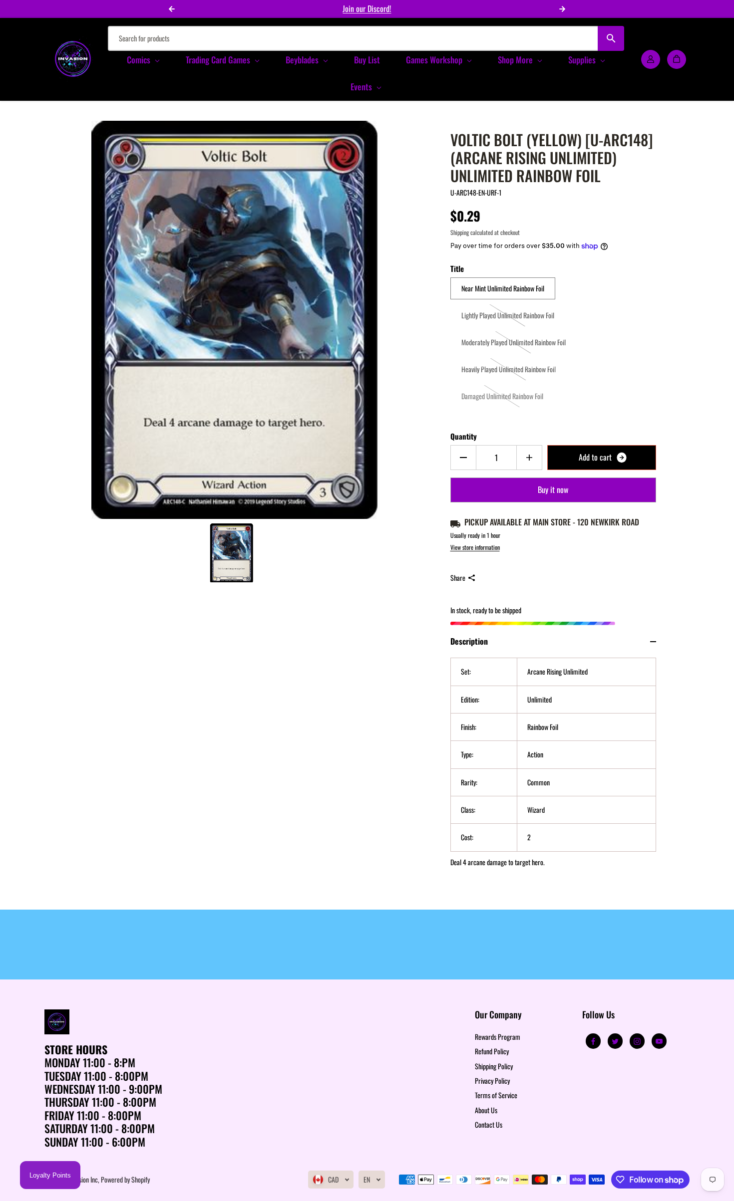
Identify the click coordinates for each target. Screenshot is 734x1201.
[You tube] (659, 1041)
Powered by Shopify (125, 1179)
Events (362, 86)
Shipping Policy (494, 1066)
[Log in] (650, 58)
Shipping (459, 232)
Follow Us (598, 1015)
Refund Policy (492, 1051)
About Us (486, 1110)
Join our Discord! (367, 8)
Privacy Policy (492, 1080)
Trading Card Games (219, 59)
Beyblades (303, 59)
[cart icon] (676, 58)
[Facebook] (593, 1041)
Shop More (516, 59)
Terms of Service (496, 1095)
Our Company (498, 1015)
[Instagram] (637, 1041)
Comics (139, 59)
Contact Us (488, 1124)
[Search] (611, 38)
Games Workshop (435, 59)
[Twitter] (615, 1041)
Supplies (583, 59)
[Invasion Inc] (73, 59)
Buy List (367, 59)
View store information (475, 547)
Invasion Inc (83, 1179)
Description (469, 641)
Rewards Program (497, 1036)
